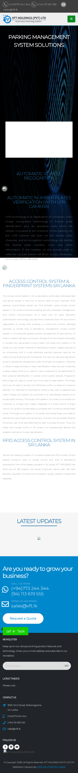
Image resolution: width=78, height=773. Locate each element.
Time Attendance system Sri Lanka (37, 547)
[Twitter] (11, 747)
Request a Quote (23, 618)
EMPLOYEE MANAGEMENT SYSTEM (8, 547)
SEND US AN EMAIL (24, 601)
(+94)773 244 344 (19, 4)
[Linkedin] (16, 747)
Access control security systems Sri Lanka (17, 547)
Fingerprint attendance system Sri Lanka (27, 547)
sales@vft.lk (10, 9)
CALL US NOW (20, 583)
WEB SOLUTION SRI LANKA (51, 767)
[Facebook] (5, 747)
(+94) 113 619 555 (46, 4)
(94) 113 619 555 (27, 593)
